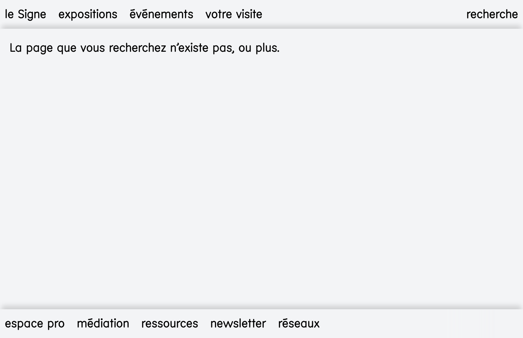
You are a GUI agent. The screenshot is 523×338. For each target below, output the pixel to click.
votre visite (234, 14)
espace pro (35, 323)
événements (161, 14)
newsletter (238, 323)
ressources (169, 323)
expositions (87, 14)
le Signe (25, 14)
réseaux (299, 323)
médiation (103, 323)
